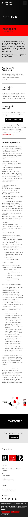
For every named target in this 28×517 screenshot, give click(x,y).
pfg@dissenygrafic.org (8, 134)
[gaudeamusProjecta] (6, 3)
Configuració (5, 514)
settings (3, 509)
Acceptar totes (6, 511)
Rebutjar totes (15, 511)
